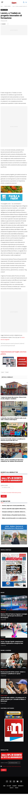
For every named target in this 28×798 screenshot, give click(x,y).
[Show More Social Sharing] (8, 24)
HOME (4, 785)
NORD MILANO (3, 609)
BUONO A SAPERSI (4, 9)
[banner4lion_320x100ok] (11, 189)
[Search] (26, 2)
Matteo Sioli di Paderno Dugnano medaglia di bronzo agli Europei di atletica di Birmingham (14, 616)
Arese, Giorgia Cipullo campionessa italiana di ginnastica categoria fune (12, 642)
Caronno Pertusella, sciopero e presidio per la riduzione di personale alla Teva (13, 439)
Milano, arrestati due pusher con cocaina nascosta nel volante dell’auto (14, 518)
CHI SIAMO (9, 785)
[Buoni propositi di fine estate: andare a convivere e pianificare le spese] (14, 660)
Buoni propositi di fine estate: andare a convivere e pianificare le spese (13, 673)
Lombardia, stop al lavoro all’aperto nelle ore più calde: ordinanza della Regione (13, 419)
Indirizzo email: (4, 762)
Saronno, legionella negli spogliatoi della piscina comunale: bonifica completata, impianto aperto (13, 509)
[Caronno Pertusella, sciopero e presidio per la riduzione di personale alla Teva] (14, 429)
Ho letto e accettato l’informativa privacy (11, 492)
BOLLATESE (3, 637)
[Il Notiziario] (14, 2)
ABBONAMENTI (20, 785)
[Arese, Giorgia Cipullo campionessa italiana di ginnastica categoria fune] (14, 630)
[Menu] (2, 2)
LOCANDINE (14, 785)
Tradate (6, 372)
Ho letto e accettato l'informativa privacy (11, 766)
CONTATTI (12, 787)
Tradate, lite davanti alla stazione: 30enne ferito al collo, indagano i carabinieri (13, 398)
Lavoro (2, 372)
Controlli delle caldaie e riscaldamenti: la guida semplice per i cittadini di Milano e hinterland (13, 699)
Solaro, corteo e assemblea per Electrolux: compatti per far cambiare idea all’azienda (12, 460)
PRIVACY (16, 787)
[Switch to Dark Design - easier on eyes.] (24, 2)
